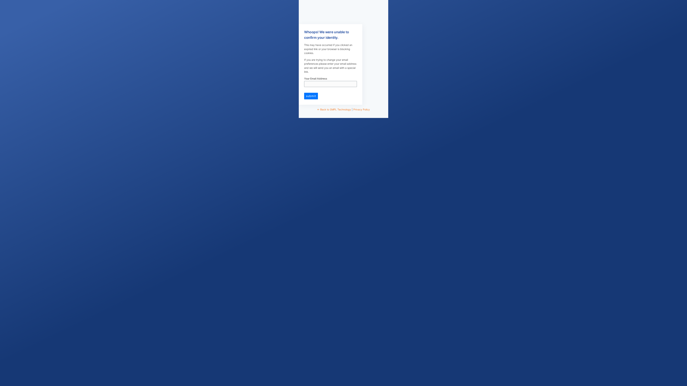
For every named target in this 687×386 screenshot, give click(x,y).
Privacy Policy (361, 109)
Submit (311, 96)
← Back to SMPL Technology (334, 109)
